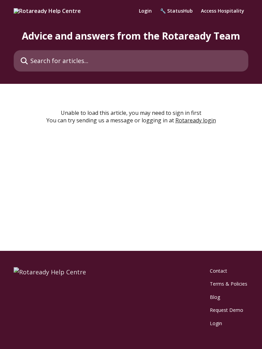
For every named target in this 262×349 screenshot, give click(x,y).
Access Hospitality (222, 11)
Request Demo (226, 310)
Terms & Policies (228, 283)
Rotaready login (195, 120)
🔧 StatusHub (176, 11)
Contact (218, 271)
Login (145, 11)
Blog (215, 297)
